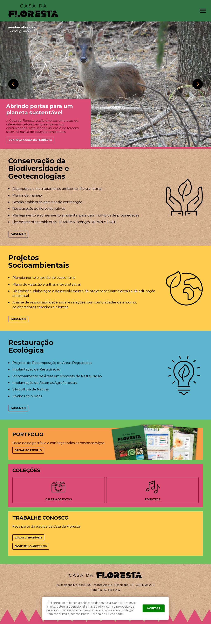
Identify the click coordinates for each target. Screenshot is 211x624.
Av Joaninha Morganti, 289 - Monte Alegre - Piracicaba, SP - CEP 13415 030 (105, 584)
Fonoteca (152, 499)
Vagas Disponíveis (28, 537)
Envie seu (31, 546)
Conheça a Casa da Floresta (30, 139)
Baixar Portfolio (28, 450)
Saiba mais (18, 234)
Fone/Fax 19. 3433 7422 (106, 589)
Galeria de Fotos (58, 499)
